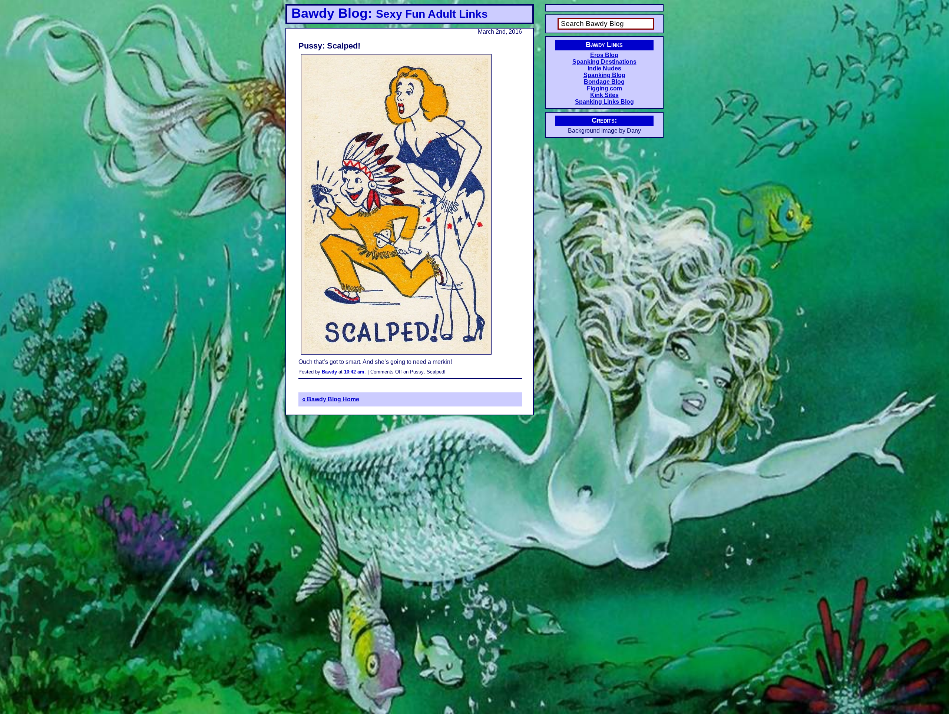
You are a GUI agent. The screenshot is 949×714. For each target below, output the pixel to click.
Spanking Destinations (604, 62)
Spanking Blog (604, 75)
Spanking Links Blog (604, 102)
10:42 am (354, 372)
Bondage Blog (604, 82)
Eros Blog (604, 55)
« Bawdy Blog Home (330, 399)
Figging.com (604, 88)
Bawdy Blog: (389, 13)
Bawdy (329, 372)
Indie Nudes (604, 68)
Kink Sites (604, 95)
